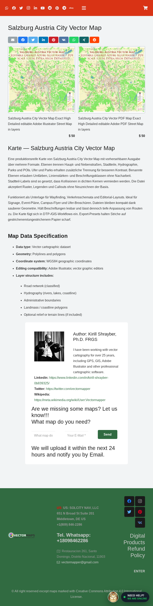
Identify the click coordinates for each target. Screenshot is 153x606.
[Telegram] (64, 8)
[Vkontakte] (140, 523)
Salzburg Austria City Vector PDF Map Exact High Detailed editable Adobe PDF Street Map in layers (110, 124)
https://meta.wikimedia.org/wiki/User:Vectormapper (69, 400)
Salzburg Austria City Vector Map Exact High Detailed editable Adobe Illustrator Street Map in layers (40, 124)
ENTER (139, 571)
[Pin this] (53, 40)
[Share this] (23, 40)
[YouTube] (42, 8)
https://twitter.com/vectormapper (68, 389)
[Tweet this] (33, 40)
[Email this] (13, 40)
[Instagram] (28, 8)
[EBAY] (71, 8)
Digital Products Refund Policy (134, 545)
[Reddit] (49, 8)
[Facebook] (14, 8)
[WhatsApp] (6, 8)
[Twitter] (21, 8)
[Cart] (145, 8)
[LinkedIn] (35, 8)
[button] (135, 597)
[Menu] (83, 8)
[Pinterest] (57, 8)
